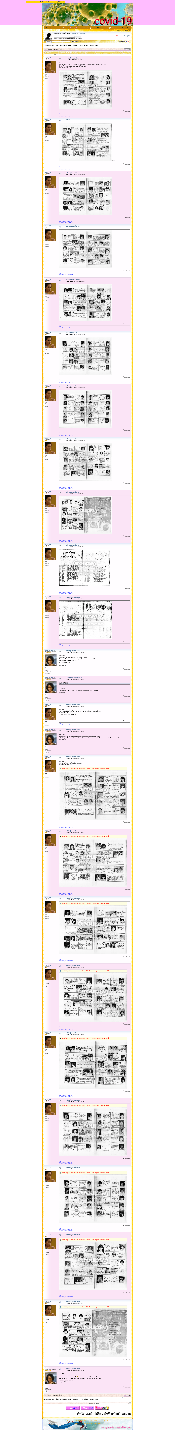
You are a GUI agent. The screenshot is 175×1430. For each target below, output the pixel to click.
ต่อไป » (129, 1398)
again (68, 119)
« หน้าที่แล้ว (123, 1398)
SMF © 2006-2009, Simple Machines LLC (87, 1420)
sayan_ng (48, 57)
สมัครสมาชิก (124, 28)
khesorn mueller (50, 650)
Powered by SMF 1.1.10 (72, 1420)
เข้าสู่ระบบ (74, 33)
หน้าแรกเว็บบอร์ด (50, 28)
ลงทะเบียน (82, 33)
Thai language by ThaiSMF (102, 1420)
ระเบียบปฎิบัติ (126, 36)
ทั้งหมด (56, 49)
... (52, 49)
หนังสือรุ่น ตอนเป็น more (91, 45)
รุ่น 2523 (75, 45)
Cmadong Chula (49, 45)
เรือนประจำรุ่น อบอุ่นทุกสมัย (63, 45)
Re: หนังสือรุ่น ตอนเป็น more (74, 677)
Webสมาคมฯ (100, 28)
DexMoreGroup (97, 1423)
